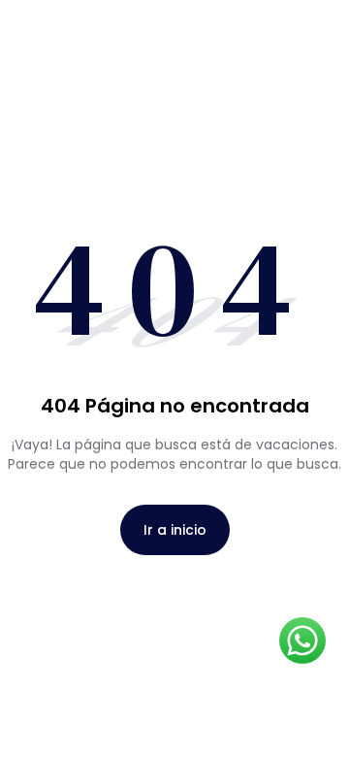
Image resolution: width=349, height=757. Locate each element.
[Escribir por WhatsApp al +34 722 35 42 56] (302, 640)
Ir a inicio (174, 530)
